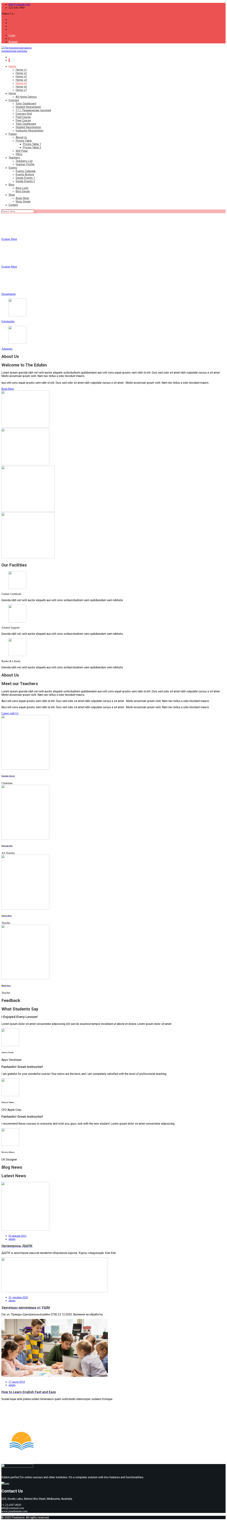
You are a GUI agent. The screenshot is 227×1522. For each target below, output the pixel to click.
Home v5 (21, 83)
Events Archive (25, 174)
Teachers (14, 157)
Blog (11, 184)
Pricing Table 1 (32, 144)
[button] (7, 388)
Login (12, 35)
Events (13, 167)
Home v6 (21, 86)
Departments (8, 294)
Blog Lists (22, 188)
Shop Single (23, 201)
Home (12, 66)
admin (12, 1239)
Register (13, 41)
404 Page (22, 151)
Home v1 (21, 69)
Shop (12, 194)
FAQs (19, 154)
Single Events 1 (25, 178)
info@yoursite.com (19, 4)
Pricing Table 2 (32, 147)
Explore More (9, 239)
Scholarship (8, 321)
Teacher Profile (25, 164)
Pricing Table (24, 140)
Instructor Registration (29, 130)
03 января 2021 (18, 1235)
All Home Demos (26, 97)
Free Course (23, 120)
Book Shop (22, 198)
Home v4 (21, 80)
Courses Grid (24, 113)
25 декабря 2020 (18, 1297)
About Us (21, 137)
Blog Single (23, 191)
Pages (13, 134)
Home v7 (21, 90)
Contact (13, 205)
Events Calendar (26, 171)
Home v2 (21, 73)
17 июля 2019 (17, 1381)
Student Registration (28, 107)
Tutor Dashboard (26, 103)
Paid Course (23, 117)
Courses (14, 100)
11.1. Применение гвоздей (33, 110)
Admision (6, 348)
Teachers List (24, 161)
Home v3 (21, 76)
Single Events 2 (25, 181)
